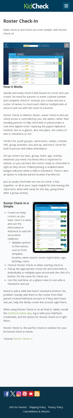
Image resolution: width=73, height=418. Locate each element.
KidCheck (36, 6)
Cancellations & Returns (36, 411)
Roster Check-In (23, 338)
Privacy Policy (55, 407)
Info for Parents (18, 407)
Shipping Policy (37, 407)
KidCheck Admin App (20, 313)
